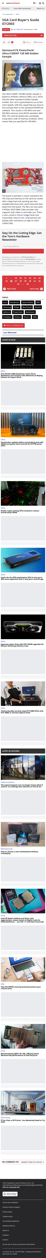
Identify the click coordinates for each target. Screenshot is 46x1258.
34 (39, 278)
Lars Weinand (18, 29)
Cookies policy (8, 1216)
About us (6, 1230)
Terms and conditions (10, 1202)
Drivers (27, 317)
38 (21, 281)
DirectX (38, 307)
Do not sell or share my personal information (19, 1244)
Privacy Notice (30, 259)
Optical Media (27, 302)
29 (16, 278)
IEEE (38, 302)
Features (6, 30)
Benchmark (27, 307)
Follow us (28, 42)
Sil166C (21, 217)
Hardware (7, 317)
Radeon (17, 317)
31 (25, 278)
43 (18, 284)
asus (5, 302)
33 (35, 278)
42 (39, 281)
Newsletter (39, 42)
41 (35, 281)
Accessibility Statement (11, 1221)
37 (16, 281)
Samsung (7, 307)
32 (30, 278)
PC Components (8, 14)
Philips (16, 307)
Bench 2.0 (40, 8)
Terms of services (27, 257)
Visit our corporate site (11, 1187)
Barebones (30, 312)
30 (21, 278)
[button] (43, 3)
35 (6, 281)
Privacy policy (7, 1212)
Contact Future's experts (11, 1207)
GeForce (6, 312)
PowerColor (18, 312)
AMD (35, 317)
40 (30, 281)
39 (25, 281)
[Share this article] (4, 42)
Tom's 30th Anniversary (22, 8)
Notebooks (14, 302)
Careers (5, 1240)
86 (28, 284)
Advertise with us (9, 1226)
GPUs (17, 14)
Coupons (6, 1235)
